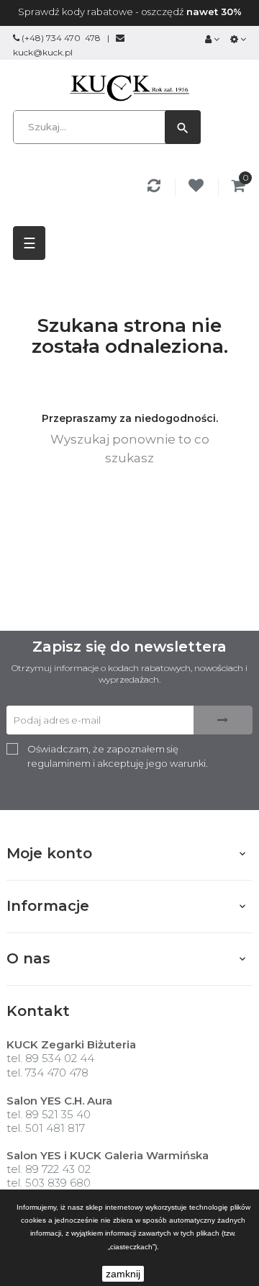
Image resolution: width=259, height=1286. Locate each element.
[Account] (212, 39)
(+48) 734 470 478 (61, 37)
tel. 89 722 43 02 (48, 1169)
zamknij (123, 1274)
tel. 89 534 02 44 (50, 1058)
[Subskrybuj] (223, 720)
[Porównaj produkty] (156, 187)
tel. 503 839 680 (48, 1183)
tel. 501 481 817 (45, 1128)
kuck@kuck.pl (43, 52)
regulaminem (59, 763)
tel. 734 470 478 (47, 1072)
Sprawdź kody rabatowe (75, 11)
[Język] (238, 39)
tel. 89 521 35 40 (48, 1114)
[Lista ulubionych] (198, 187)
